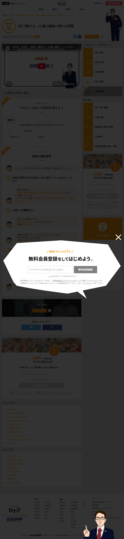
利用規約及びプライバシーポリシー (66, 281)
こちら (88, 283)
